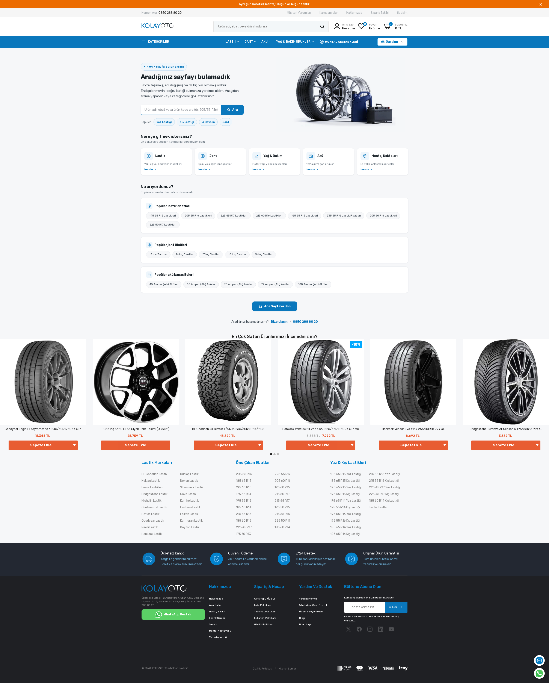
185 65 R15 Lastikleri (304, 215)
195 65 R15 (243, 487)
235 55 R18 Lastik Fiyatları (344, 215)
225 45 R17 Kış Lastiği (384, 494)
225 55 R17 (282, 474)
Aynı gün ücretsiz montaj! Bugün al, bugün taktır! (274, 4)
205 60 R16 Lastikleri (383, 215)
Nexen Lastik (189, 481)
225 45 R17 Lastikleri (233, 215)
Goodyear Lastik (153, 520)
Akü (264, 42)
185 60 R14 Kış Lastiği (384, 501)
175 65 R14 (243, 494)
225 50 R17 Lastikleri (162, 224)
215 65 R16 (282, 514)
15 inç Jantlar (158, 254)
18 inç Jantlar (237, 254)
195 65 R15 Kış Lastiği (345, 494)
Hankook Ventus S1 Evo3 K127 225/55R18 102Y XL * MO (320, 429)
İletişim (402, 13)
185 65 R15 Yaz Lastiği (345, 474)
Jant (249, 42)
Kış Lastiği (187, 122)
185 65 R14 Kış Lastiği (345, 534)
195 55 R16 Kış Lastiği (345, 520)
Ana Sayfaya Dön (277, 306)
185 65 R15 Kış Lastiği (345, 481)
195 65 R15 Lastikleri (162, 215)
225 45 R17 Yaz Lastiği (384, 487)
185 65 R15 (243, 481)
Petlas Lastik (151, 514)
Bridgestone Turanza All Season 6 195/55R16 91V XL (506, 429)
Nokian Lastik (151, 481)
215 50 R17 (282, 494)
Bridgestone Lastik (154, 494)
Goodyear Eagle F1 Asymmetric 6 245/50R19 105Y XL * (43, 429)
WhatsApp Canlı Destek (313, 605)
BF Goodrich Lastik (154, 474)
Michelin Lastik (151, 501)
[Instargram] (370, 629)
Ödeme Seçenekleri (311, 611)
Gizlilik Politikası (263, 624)
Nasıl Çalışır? (217, 611)
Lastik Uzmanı (217, 617)
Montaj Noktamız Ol (220, 630)
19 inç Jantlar (264, 254)
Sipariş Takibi (380, 13)
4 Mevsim (208, 122)
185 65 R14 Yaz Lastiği (345, 527)
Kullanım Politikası (265, 617)
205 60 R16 (282, 481)
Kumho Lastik (189, 501)
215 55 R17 (282, 501)
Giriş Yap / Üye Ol (264, 598)
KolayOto (157, 668)
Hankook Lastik (152, 534)
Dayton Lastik (189, 527)
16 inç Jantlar (184, 254)
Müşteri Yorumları (299, 13)
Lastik (231, 42)
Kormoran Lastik (191, 520)
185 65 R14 (243, 507)
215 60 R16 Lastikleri (269, 215)
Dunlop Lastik (189, 474)
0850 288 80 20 (170, 13)
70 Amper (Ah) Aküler (238, 284)
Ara (235, 110)
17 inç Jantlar (211, 254)
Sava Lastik (188, 494)
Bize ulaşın (279, 322)
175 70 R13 (243, 534)
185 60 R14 (282, 527)
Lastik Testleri (378, 507)
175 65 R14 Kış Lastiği (345, 507)
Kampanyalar (329, 13)
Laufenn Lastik (190, 507)
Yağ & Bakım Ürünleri (294, 42)
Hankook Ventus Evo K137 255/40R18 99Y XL (413, 429)
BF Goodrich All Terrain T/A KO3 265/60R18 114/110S (228, 429)
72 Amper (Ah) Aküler (275, 284)
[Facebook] (359, 629)
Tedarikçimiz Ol (218, 637)
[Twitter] (348, 629)
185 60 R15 (243, 520)
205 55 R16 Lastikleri (198, 215)
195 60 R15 (282, 487)
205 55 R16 (244, 474)
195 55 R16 (243, 501)
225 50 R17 (282, 520)
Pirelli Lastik (150, 527)
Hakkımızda (354, 13)
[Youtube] (391, 629)
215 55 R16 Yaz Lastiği (384, 474)
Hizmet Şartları (288, 668)
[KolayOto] (158, 26)
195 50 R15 (282, 507)
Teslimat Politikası (265, 611)
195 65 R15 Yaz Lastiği (345, 487)
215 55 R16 (243, 514)
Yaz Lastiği (164, 122)
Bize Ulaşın (305, 624)
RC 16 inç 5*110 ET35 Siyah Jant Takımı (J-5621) (135, 429)
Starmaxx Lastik (191, 487)
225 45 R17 (244, 527)
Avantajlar (215, 605)
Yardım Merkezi (308, 598)
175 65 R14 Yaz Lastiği (345, 501)
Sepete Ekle (135, 445)
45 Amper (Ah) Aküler (163, 284)
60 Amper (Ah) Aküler (201, 284)
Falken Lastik (189, 514)
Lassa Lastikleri (152, 487)
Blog (302, 617)
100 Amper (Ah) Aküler (313, 284)
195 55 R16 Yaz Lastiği (345, 514)
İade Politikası (262, 605)
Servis (213, 624)
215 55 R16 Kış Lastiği (384, 481)
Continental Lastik (154, 507)
